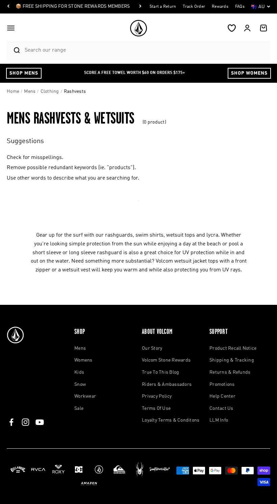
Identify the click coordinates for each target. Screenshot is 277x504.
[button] (11, 28)
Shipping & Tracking (231, 360)
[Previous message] (8, 6)
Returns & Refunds (229, 372)
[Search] (14, 50)
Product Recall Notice (232, 348)
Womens (83, 360)
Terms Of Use (156, 408)
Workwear (85, 396)
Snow (80, 384)
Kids (79, 372)
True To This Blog (160, 372)
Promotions (222, 384)
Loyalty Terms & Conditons (170, 420)
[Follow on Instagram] (25, 422)
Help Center (222, 396)
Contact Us (221, 408)
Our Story (152, 348)
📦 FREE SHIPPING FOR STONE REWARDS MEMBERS (73, 6)
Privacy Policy (157, 396)
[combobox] (145, 50)
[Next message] (140, 6)
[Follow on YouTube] (39, 422)
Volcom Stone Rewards (166, 360)
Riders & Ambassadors (167, 384)
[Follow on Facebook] (11, 422)
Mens (80, 348)
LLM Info (218, 420)
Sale (78, 408)
